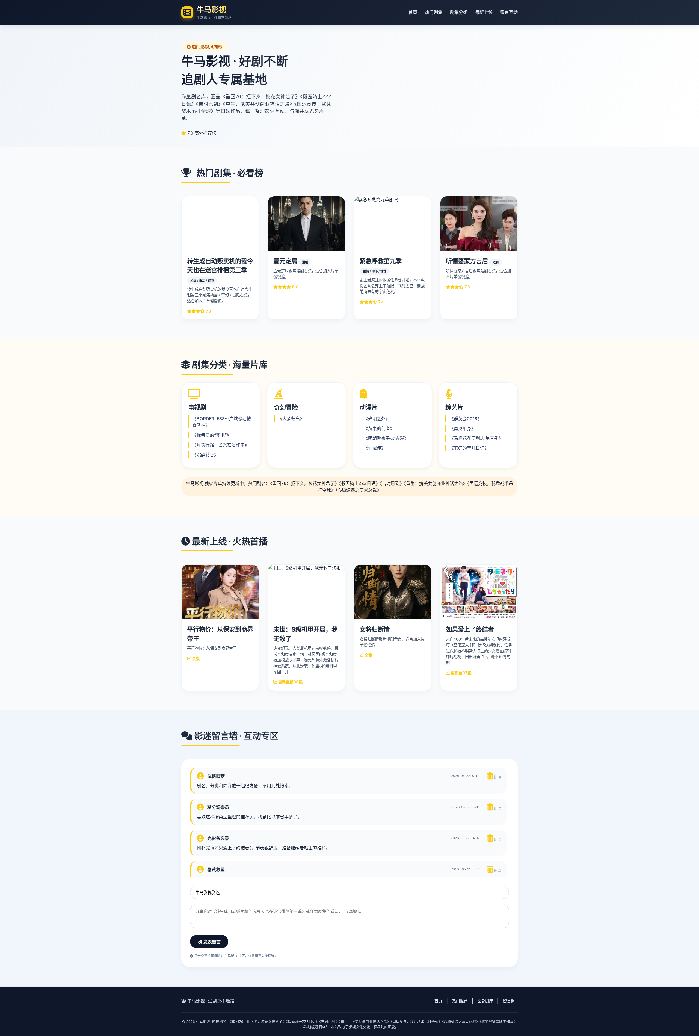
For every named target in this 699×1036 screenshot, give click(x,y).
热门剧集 (433, 12)
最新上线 (484, 12)
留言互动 (509, 12)
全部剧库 (485, 1001)
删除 (497, 777)
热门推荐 (459, 1001)
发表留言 (211, 942)
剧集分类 (458, 12)
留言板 (508, 1001)
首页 (412, 12)
